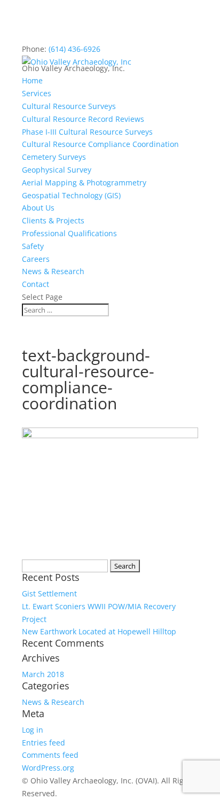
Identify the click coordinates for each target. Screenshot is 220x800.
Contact (35, 284)
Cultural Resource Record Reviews (83, 119)
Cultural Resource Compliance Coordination (100, 144)
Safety (33, 246)
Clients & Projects (53, 220)
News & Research (53, 271)
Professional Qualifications (69, 233)
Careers (36, 259)
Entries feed (43, 742)
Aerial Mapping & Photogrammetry (84, 182)
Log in (32, 730)
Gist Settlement (49, 593)
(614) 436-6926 (74, 49)
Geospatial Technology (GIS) (71, 195)
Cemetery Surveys (54, 157)
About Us (38, 208)
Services (36, 93)
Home (32, 80)
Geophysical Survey (56, 170)
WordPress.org (48, 768)
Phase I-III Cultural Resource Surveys (87, 132)
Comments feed (50, 755)
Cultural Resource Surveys (69, 106)
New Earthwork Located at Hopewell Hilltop (99, 631)
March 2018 (43, 674)
